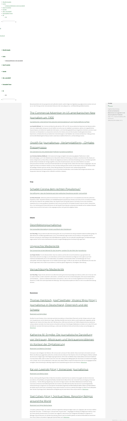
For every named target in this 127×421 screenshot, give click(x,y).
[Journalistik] (3, 29)
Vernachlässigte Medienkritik (47, 269)
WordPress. (123, 420)
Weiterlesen (33, 328)
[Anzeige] (110, 106)
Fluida (118, 420)
